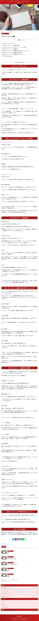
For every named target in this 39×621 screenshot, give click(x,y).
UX (8, 570)
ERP (8, 576)
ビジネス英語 (5, 607)
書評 (3, 609)
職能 (3, 585)
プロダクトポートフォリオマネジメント (11, 579)
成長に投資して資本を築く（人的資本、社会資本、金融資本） (19, 618)
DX (3, 601)
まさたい (19, 3)
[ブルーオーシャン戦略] (21, 539)
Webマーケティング (6, 593)
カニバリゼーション (12, 558)
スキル (4, 598)
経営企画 (4, 587)
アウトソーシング (7, 581)
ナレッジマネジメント (12, 564)
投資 (3, 604)
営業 (3, 596)
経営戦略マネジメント (6, 543)
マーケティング (5, 590)
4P (8, 553)
